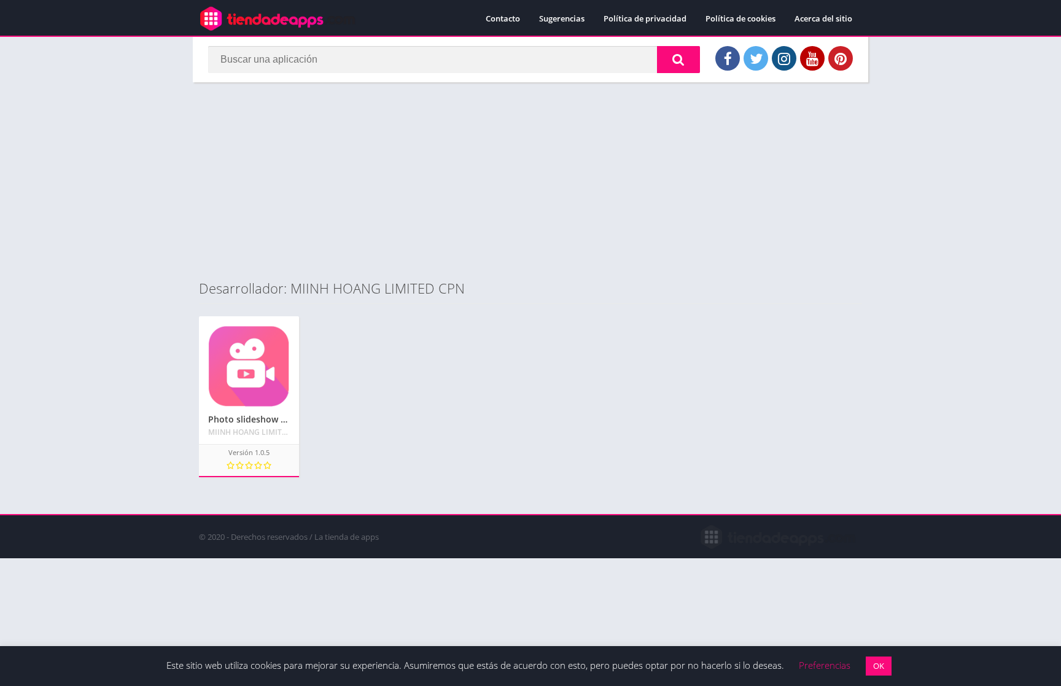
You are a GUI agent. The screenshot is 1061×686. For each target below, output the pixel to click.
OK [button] (878, 665)
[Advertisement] (530, 181)
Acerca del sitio (823, 18)
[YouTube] (812, 58)
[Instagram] (784, 58)
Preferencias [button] (824, 665)
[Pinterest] (840, 58)
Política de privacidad (645, 18)
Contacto (503, 18)
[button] (678, 59)
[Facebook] (727, 58)
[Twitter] (756, 58)
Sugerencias (562, 18)
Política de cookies (740, 18)
